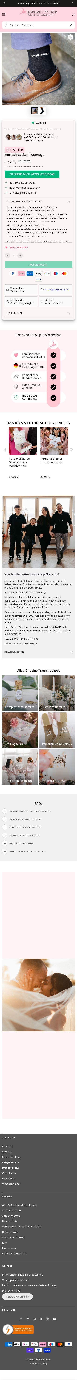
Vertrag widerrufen (17, 1296)
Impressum (9, 1248)
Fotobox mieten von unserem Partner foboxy (29, 1285)
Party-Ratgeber (11, 1162)
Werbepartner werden (15, 1280)
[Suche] (5, 25)
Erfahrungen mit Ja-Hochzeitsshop (22, 1274)
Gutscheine (9, 1173)
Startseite (9, 129)
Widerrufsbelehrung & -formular (21, 1226)
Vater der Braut (52, 241)
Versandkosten (11, 1210)
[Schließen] (71, 25)
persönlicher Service (56, 289)
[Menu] (4, 14)
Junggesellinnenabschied (25, 129)
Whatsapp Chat (11, 1183)
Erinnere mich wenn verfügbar (32, 174)
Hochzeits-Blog (11, 1157)
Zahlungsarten (11, 1216)
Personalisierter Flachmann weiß (51, 460)
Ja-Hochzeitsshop (42, 1359)
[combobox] (37, 25)
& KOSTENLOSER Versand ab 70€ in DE (28, 166)
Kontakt (6, 1151)
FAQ (4, 1242)
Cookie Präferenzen (14, 1253)
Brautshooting (10, 1167)
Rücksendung (10, 1232)
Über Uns (8, 1146)
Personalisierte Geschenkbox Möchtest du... (19, 462)
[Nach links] (4, 3)
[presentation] (4, 449)
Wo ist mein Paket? (13, 1237)
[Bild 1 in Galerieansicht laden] (34, 110)
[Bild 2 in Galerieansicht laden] (42, 110)
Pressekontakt (11, 1290)
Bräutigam (36, 241)
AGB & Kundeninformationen (19, 1205)
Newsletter (9, 1178)
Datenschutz (9, 1221)
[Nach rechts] (72, 3)
